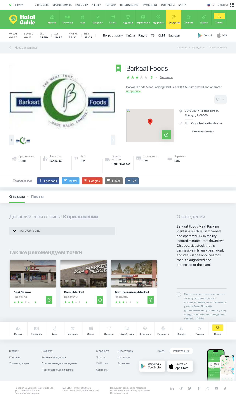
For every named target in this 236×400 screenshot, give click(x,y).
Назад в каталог (26, 47)
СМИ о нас (102, 363)
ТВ (153, 35)
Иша (88, 36)
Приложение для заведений (59, 363)
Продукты (198, 47)
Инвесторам (125, 350)
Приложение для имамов (57, 369)
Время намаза (62, 5)
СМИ (161, 35)
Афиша (96, 5)
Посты (37, 196)
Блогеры (174, 35)
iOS (224, 35)
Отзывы (17, 196)
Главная (182, 47)
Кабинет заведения (54, 357)
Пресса (100, 357)
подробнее (133, 91)
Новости (81, 5)
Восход (29, 36)
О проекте (41, 5)
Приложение (129, 5)
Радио (142, 35)
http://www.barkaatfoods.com (204, 123)
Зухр (44, 36)
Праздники (149, 5)
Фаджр (13, 36)
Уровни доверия (19, 363)
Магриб (73, 36)
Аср (58, 36)
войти (224, 5)
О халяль (14, 357)
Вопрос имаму (113, 35)
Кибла (130, 35)
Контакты (168, 5)
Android (209, 35)
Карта (182, 5)
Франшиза (124, 363)
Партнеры (124, 357)
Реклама (111, 5)
